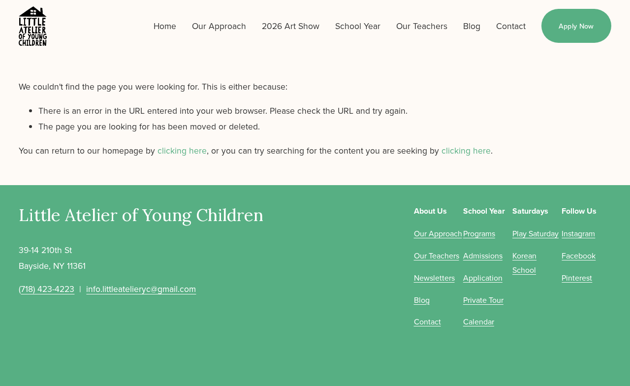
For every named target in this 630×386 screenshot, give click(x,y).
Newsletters (434, 277)
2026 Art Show (290, 26)
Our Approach (219, 26)
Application (483, 277)
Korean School (524, 262)
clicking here (182, 150)
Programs (479, 233)
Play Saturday (535, 233)
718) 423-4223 (47, 289)
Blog (471, 26)
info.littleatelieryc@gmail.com (141, 289)
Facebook (579, 255)
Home (165, 26)
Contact (511, 26)
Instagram (578, 233)
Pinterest (577, 277)
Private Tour (483, 299)
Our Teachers (421, 26)
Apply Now (576, 26)
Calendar (478, 321)
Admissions (483, 255)
